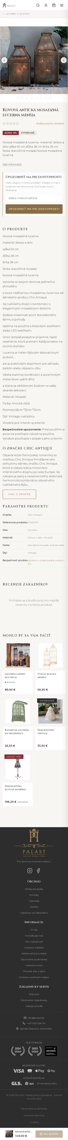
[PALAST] (9, 5)
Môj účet (34, 994)
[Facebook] (38, 870)
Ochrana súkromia (34, 1115)
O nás (34, 929)
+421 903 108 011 (36, 1023)
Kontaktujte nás (34, 935)
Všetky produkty (34, 889)
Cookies (34, 1122)
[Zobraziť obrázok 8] (50, 97)
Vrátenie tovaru (34, 965)
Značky (34, 906)
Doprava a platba (34, 947)
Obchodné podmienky (34, 959)
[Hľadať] (38, 5)
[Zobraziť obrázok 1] (18, 97)
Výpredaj (34, 900)
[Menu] (61, 5)
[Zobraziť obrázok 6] (41, 97)
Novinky (34, 894)
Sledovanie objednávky (34, 1000)
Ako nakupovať (34, 941)
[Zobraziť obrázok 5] (36, 97)
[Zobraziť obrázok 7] (45, 97)
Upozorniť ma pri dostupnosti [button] (34, 208)
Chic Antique (35, 514)
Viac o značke (19, 494)
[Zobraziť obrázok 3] (27, 97)
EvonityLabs (34, 1098)
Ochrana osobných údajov (34, 977)
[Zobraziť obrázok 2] (22, 97)
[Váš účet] (46, 5)
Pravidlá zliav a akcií (34, 971)
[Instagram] (29, 870)
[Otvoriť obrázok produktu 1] (34, 60)
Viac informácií (12, 164)
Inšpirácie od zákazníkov (34, 912)
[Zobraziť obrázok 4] (31, 97)
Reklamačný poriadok (34, 953)
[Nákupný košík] (53, 5)
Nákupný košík (34, 1006)
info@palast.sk (36, 1017)
